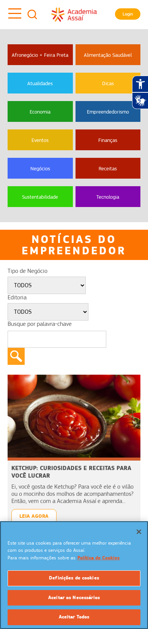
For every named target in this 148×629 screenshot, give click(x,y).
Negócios (40, 168)
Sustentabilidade (40, 197)
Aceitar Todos (74, 617)
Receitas (108, 168)
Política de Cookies (98, 558)
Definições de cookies (74, 578)
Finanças (107, 140)
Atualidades (40, 83)
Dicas (108, 83)
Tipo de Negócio (27, 271)
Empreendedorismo (108, 112)
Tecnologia (107, 197)
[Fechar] (139, 531)
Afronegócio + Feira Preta (40, 55)
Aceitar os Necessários (74, 598)
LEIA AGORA (34, 516)
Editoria (17, 297)
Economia (40, 112)
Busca (32, 14)
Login (128, 14)
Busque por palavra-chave (40, 324)
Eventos (40, 140)
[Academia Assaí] (74, 14)
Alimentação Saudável (108, 55)
